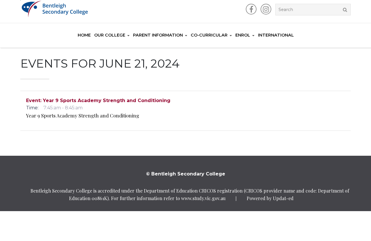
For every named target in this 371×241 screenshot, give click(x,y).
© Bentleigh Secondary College (185, 174)
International (276, 35)
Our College (109, 35)
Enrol (242, 35)
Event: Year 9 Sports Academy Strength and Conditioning (98, 100)
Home (84, 35)
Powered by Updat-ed (270, 198)
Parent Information (158, 35)
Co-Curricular (209, 35)
